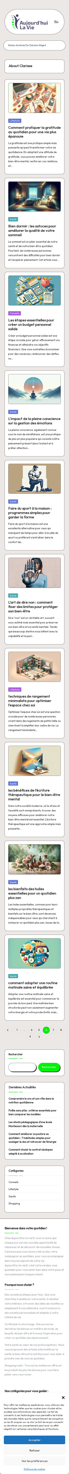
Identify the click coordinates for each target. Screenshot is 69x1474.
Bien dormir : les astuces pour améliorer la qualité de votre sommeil (32, 230)
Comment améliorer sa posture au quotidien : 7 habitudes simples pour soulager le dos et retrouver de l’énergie (32, 1137)
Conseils (14, 313)
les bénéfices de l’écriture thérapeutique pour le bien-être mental (34, 794)
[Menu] (56, 22)
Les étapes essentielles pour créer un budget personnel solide (31, 324)
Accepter (35, 1440)
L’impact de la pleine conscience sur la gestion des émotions (34, 420)
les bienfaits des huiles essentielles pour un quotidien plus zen (32, 893)
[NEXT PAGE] (39, 1037)
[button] (63, 1397)
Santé (13, 219)
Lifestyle (15, 120)
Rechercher (16, 1054)
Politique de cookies (34, 1469)
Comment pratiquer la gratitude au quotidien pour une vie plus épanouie (34, 132)
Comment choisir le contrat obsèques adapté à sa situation (31, 1151)
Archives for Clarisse (27, 45)
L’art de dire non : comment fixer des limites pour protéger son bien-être (33, 606)
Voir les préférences (34, 1461)
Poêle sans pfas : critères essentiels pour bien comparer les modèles (33, 1112)
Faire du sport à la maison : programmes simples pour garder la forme (30, 512)
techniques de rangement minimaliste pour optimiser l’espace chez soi (29, 700)
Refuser (34, 1450)
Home (11, 45)
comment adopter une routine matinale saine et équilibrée (33, 985)
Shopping (14, 1203)
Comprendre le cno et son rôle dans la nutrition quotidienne (31, 1100)
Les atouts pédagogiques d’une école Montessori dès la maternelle (30, 1124)
